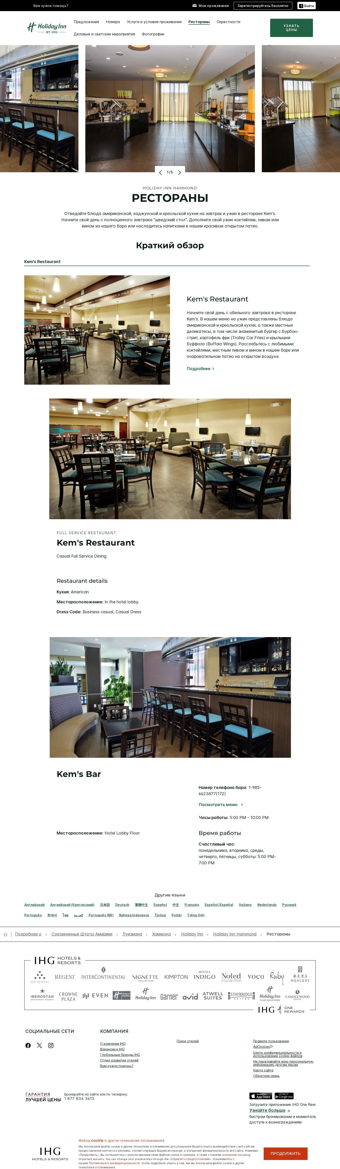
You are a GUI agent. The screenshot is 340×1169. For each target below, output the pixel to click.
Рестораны (199, 21)
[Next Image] (179, 172)
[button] (306, 5)
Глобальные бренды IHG (120, 1055)
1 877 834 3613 (79, 1098)
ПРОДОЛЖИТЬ (286, 1153)
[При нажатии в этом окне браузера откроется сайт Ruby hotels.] (277, 976)
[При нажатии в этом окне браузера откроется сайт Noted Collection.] (231, 976)
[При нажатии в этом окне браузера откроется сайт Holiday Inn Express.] (121, 995)
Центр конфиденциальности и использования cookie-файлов (277, 1054)
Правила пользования (271, 1041)
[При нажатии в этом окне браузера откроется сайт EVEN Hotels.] (95, 995)
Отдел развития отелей (119, 1060)
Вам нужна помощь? (51, 6)
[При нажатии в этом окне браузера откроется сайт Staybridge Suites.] (241, 995)
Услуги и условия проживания (154, 21)
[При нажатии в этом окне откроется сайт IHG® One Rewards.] (281, 1009)
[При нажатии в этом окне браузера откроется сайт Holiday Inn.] (145, 995)
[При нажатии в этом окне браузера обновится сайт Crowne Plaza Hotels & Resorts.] (68, 995)
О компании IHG (113, 1044)
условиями (229, 1154)
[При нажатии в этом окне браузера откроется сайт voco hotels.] (255, 976)
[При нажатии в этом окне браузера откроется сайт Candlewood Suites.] (297, 995)
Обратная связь (266, 1076)
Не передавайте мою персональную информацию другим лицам (283, 1063)
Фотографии (153, 34)
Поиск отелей (188, 1041)
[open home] (7, 934)
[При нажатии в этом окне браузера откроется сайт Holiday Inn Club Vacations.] (270, 995)
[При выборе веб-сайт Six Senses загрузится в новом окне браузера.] (40, 976)
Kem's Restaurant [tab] (42, 261)
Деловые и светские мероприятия (104, 34)
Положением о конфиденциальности (114, 1163)
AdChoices (261, 1047)
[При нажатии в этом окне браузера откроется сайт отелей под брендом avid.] (190, 995)
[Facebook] (29, 1045)
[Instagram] (50, 1045)
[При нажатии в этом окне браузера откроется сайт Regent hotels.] (65, 976)
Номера (113, 21)
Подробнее (198, 368)
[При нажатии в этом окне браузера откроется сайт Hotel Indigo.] (204, 976)
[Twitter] (39, 1045)
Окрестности (228, 21)
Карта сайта (263, 1070)
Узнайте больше (267, 1110)
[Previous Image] (161, 172)
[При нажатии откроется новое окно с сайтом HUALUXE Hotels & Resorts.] (300, 976)
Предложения (86, 21)
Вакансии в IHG (112, 1049)
